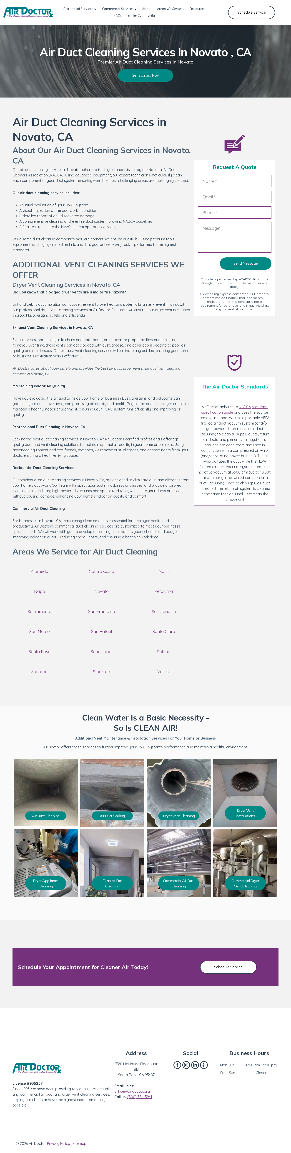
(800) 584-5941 (139, 1096)
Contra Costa (101, 571)
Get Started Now (146, 75)
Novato (101, 591)
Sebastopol (101, 651)
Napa (39, 591)
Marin (163, 571)
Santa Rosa (39, 651)
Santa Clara (164, 631)
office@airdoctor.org (132, 1091)
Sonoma (39, 671)
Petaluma (164, 591)
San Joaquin (164, 611)
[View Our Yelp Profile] (204, 1065)
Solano (163, 651)
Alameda (39, 571)
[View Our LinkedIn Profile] (195, 1065)
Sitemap (79, 1143)
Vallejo (163, 671)
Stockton (101, 671)
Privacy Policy (224, 283)
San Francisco (101, 611)
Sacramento (39, 611)
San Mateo (39, 631)
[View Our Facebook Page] (177, 1065)
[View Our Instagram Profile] (186, 1065)
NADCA (245, 407)
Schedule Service (251, 12)
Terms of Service (254, 283)
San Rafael (101, 631)
